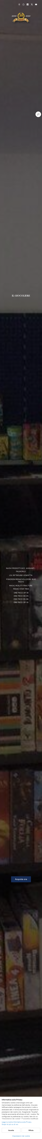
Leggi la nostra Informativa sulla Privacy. (17, 1122)
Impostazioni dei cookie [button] (21, 1136)
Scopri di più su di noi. (10, 1124)
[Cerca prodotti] (38, 114)
